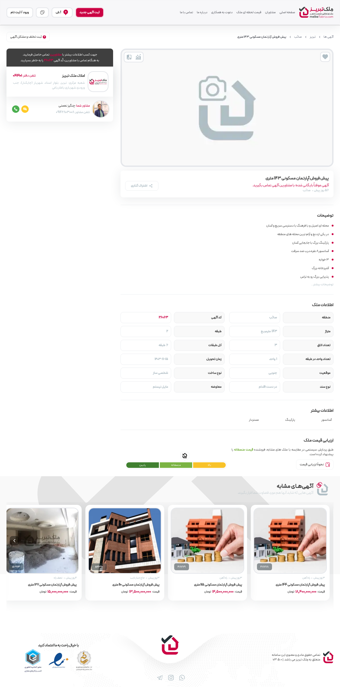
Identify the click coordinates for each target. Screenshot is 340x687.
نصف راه (58, 578)
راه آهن (306, 578)
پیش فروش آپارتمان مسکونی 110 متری (136, 585)
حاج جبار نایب (137, 578)
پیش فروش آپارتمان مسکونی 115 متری (218, 585)
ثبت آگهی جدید (90, 12)
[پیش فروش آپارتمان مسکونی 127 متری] (42, 540)
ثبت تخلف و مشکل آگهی (26, 36)
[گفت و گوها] (42, 12)
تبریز (313, 37)
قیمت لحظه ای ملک (248, 12)
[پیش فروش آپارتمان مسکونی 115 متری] (207, 540)
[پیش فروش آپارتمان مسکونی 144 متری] (290, 540)
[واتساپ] (181, 678)
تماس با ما (186, 12)
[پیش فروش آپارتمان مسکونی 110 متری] (125, 540)
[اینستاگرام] (170, 678)
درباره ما (202, 12)
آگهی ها (329, 37)
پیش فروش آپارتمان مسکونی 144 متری (300, 585)
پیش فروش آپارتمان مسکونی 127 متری (52, 585)
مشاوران (270, 12)
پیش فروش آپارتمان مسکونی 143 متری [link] (261, 37)
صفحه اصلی (287, 12)
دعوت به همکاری (222, 12)
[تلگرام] (158, 678)
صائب (298, 37)
